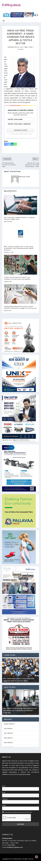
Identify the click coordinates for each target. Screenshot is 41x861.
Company (4, 799)
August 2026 (8, 724)
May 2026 (7, 738)
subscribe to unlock (20, 130)
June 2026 (7, 733)
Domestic (21, 49)
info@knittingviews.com (15, 847)
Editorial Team (18, 47)
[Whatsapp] (15, 144)
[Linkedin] (12, 144)
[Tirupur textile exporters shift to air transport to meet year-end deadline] (20, 265)
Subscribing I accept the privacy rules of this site (18, 812)
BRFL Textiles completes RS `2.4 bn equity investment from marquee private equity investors (19, 248)
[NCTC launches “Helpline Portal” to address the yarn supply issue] (20, 205)
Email (3, 792)
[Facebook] (5, 144)
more (28, 774)
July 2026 (7, 728)
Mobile (4, 805)
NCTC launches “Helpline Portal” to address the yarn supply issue (19, 218)
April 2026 (7, 742)
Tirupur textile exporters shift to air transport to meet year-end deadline (17, 278)
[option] (20, 670)
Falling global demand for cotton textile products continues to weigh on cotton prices (20, 307)
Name (3, 786)
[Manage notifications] (36, 856)
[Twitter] (8, 144)
